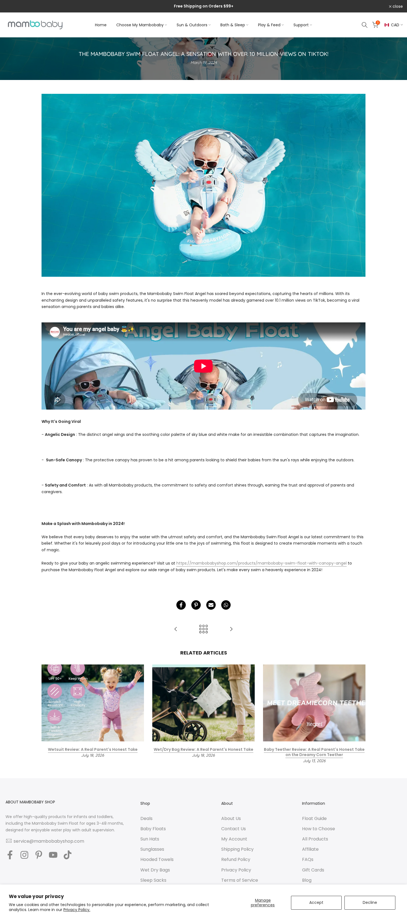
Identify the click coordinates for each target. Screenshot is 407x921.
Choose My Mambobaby (140, 25)
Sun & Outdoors (192, 25)
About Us (231, 819)
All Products (315, 839)
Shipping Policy (237, 849)
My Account (234, 839)
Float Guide (314, 819)
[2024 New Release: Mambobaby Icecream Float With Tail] (176, 629)
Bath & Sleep (232, 25)
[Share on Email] (211, 605)
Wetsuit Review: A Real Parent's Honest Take (93, 749)
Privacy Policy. (76, 909)
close (12, 6)
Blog (306, 880)
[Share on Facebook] (181, 605)
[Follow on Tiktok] (67, 855)
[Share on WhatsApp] (226, 605)
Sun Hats (149, 839)
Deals (146, 819)
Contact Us (233, 829)
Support (301, 25)
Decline (370, 902)
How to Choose (318, 829)
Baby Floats (153, 829)
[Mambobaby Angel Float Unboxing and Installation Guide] (231, 629)
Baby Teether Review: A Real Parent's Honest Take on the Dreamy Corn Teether (314, 752)
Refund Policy (235, 860)
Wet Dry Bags (155, 870)
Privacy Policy (236, 870)
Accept (316, 902)
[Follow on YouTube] (53, 855)
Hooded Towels (157, 860)
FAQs (307, 860)
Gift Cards (313, 870)
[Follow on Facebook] (10, 855)
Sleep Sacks (153, 880)
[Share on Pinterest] (196, 605)
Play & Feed (269, 25)
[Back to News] (203, 629)
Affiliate (310, 849)
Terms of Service (239, 880)
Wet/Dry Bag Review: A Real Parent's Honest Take (203, 749)
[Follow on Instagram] (24, 855)
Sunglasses (152, 849)
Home (101, 25)
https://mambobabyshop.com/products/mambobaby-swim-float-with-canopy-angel (261, 563)
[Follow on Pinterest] (38, 855)
